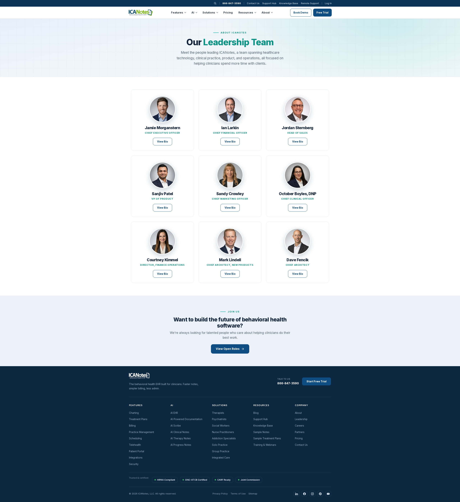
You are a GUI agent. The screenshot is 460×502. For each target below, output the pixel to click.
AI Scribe (176, 425)
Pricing (228, 12)
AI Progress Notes (181, 444)
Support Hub (269, 3)
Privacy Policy (220, 493)
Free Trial (322, 12)
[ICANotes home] (141, 375)
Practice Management (141, 432)
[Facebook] (304, 494)
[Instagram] (312, 494)
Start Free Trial (316, 381)
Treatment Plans (138, 419)
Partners (299, 432)
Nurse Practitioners (223, 432)
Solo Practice (219, 444)
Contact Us (253, 3)
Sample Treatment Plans (267, 438)
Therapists (218, 412)
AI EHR (174, 412)
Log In (328, 3)
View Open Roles (228, 349)
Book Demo (300, 12)
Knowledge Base (288, 3)
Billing (132, 425)
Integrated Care (221, 457)
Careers (299, 425)
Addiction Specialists (224, 438)
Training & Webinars (264, 444)
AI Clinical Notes (180, 432)
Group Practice (220, 451)
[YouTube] (328, 494)
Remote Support (310, 3)
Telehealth (135, 444)
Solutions (209, 12)
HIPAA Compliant (166, 479)
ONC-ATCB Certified (196, 479)
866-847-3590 (231, 3)
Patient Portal (136, 451)
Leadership (301, 419)
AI (192, 12)
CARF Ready (224, 479)
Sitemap (253, 493)
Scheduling (135, 438)
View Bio (162, 141)
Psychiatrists (219, 419)
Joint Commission (250, 479)
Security (134, 464)
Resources (245, 12)
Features (177, 12)
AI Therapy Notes (181, 438)
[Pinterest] (320, 494)
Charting (134, 412)
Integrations (135, 457)
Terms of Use (238, 493)
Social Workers (220, 425)
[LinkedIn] (296, 494)
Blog (256, 412)
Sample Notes (261, 432)
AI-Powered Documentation (186, 419)
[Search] (215, 3)
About (265, 12)
